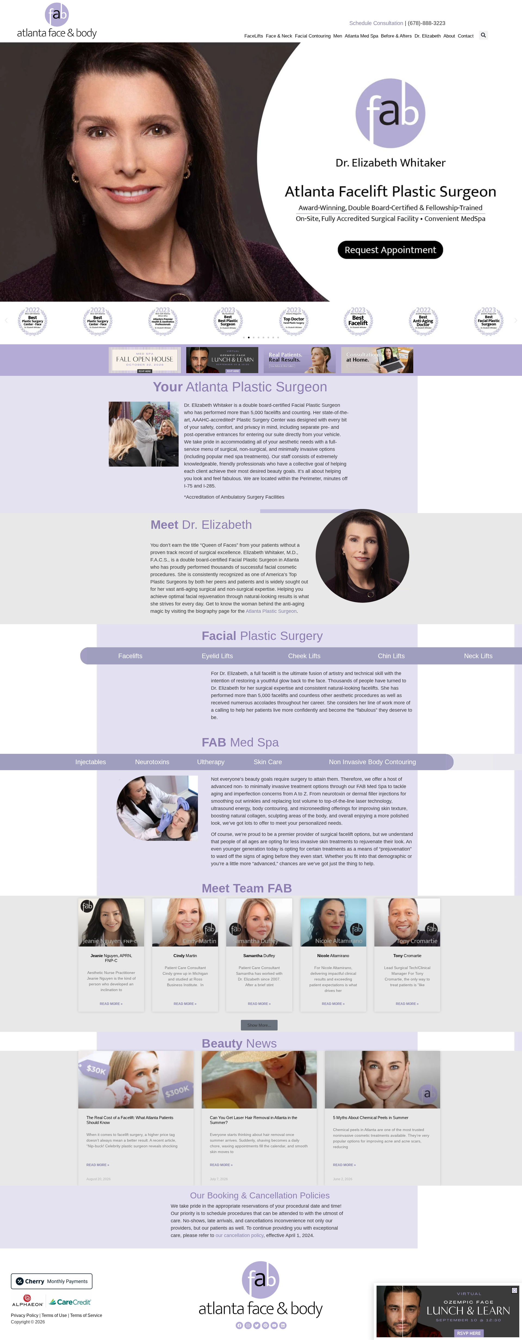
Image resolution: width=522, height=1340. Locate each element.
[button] (483, 35)
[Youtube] (274, 1325)
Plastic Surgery (262, 636)
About (449, 36)
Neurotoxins (152, 762)
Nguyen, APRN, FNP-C (111, 958)
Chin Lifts (391, 656)
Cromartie (407, 955)
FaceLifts (253, 36)
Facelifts (130, 656)
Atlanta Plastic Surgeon (240, 386)
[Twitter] (256, 1325)
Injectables (90, 762)
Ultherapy (211, 762)
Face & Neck (279, 36)
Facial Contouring (313, 36)
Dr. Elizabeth (428, 36)
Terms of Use (54, 1315)
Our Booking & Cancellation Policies (260, 1195)
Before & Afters (396, 36)
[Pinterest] (265, 1325)
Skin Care (268, 762)
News (239, 1043)
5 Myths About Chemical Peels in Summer (370, 1117)
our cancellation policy (239, 1235)
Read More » (111, 1004)
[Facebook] (239, 1325)
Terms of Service (86, 1315)
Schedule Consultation (376, 23)
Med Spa (240, 742)
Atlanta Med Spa (361, 36)
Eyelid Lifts (217, 656)
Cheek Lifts (304, 656)
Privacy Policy (25, 1315)
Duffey (259, 955)
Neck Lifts (478, 656)
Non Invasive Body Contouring (372, 762)
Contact (466, 36)
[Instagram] (248, 1325)
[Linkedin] (283, 1325)
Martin (185, 955)
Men (337, 36)
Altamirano (333, 955)
